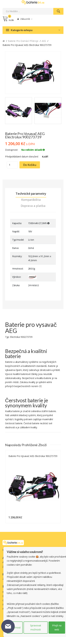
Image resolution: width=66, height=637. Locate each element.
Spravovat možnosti (35, 627)
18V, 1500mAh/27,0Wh (18, 460)
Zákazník (25, 18)
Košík (11, 20)
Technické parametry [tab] (31, 194)
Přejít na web (56, 627)
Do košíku (29, 165)
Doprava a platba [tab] (33, 206)
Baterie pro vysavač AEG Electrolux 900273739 (32, 456)
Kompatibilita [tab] (31, 200)
